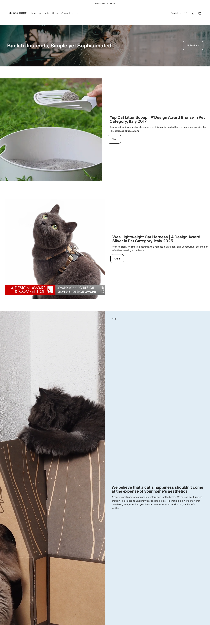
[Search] (185, 13)
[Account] (192, 13)
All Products (193, 45)
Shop (114, 139)
